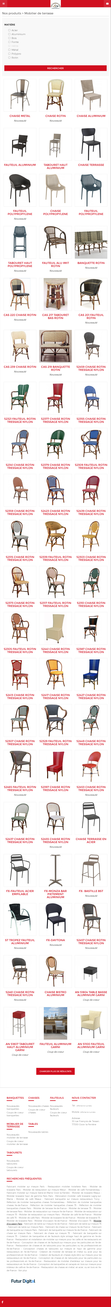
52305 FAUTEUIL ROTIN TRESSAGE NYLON (20, 650)
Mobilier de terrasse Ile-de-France (49, 1208)
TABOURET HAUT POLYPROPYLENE (20, 264)
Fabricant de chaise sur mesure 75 (52, 1233)
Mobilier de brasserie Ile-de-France (58, 1217)
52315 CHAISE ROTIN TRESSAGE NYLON (20, 558)
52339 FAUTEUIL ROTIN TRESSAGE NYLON (55, 558)
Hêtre (15, 45)
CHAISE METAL (20, 116)
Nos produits (11, 13)
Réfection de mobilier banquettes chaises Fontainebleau (35, 1202)
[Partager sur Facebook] (2, 1302)
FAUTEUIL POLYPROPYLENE (20, 212)
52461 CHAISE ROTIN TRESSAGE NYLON (20, 993)
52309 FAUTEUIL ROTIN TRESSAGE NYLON (91, 466)
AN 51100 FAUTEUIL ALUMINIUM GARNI (91, 1045)
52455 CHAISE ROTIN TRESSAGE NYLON (55, 840)
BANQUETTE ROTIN (91, 263)
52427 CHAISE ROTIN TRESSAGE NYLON (91, 696)
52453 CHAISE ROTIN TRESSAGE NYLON (91, 788)
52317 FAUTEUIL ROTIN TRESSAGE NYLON (55, 604)
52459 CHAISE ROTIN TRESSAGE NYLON (91, 368)
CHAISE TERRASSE (91, 165)
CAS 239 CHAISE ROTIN (20, 367)
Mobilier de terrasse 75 (80, 1208)
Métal (15, 49)
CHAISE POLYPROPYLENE (55, 212)
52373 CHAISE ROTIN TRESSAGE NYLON (20, 604)
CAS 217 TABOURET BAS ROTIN (55, 316)
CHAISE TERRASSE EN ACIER (91, 840)
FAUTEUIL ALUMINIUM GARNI (55, 1045)
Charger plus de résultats (55, 1071)
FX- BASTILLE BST (91, 891)
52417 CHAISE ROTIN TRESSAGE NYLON (55, 696)
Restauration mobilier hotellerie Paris (67, 1186)
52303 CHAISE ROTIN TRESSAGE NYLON (91, 558)
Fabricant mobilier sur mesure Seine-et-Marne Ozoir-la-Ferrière (38, 1193)
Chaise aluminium (91, 116)
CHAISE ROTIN (55, 116)
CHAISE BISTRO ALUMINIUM (55, 993)
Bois (14, 38)
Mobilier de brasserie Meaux (86, 1193)
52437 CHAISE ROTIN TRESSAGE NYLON (20, 840)
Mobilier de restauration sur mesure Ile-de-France (48, 1211)
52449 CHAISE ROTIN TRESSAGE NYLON (91, 742)
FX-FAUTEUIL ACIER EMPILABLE (20, 892)
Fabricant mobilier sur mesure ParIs (25, 1186)
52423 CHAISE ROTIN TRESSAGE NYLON (55, 512)
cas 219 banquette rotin (55, 368)
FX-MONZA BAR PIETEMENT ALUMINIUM (55, 894)
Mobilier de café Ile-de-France (76, 1214)
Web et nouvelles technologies (24, 1289)
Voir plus (22, 1270)
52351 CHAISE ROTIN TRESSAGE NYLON (91, 604)
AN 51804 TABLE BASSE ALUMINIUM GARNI (91, 993)
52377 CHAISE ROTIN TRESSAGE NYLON (55, 420)
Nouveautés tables (38, 1132)
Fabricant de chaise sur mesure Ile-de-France (67, 1227)
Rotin (15, 57)
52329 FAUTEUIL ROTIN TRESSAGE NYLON (55, 742)
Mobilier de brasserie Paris (19, 1221)
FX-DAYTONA (55, 940)
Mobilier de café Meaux (28, 1199)
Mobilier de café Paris (29, 1217)
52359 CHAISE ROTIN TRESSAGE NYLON (20, 512)
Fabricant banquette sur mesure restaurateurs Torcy (72, 1199)
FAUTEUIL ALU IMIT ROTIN (55, 264)
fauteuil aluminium (20, 165)
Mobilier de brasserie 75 (88, 1217)
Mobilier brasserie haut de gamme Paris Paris (30, 1196)
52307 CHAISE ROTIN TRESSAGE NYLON (20, 742)
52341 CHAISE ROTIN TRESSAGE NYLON (20, 466)
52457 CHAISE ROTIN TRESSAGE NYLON (91, 941)
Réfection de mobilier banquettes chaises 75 (53, 1205)
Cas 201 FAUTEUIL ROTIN (91, 316)
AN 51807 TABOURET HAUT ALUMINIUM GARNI (20, 1047)
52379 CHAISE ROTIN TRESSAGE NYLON (55, 466)
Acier (15, 30)
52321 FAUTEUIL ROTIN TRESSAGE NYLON (20, 420)
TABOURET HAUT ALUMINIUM (55, 166)
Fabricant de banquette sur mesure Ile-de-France (63, 1230)
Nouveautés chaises (38, 1106)
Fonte (15, 41)
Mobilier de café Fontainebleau (84, 1190)
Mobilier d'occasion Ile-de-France (50, 1221)
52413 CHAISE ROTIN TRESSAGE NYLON (20, 696)
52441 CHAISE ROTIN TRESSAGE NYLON (55, 650)
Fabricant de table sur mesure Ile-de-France (45, 1224)
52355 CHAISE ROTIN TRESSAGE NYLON (91, 420)
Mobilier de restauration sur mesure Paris (39, 1214)
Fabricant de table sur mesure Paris (25, 1227)
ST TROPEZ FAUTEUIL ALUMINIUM (20, 941)
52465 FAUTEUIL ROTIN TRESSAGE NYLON (20, 788)
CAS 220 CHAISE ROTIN (20, 315)
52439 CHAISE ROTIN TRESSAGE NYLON (91, 512)
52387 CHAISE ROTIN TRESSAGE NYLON (91, 650)
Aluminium (18, 34)
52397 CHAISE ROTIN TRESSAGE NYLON (55, 788)
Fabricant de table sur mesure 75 (85, 1224)
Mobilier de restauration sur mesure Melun (44, 1190)
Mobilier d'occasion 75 (80, 1221)
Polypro (16, 53)
